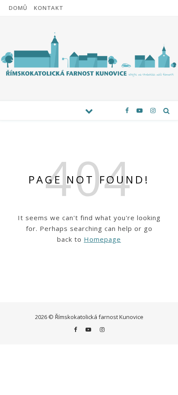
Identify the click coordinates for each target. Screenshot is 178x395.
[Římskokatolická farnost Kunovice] (89, 54)
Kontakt (49, 8)
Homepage (102, 239)
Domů (18, 8)
